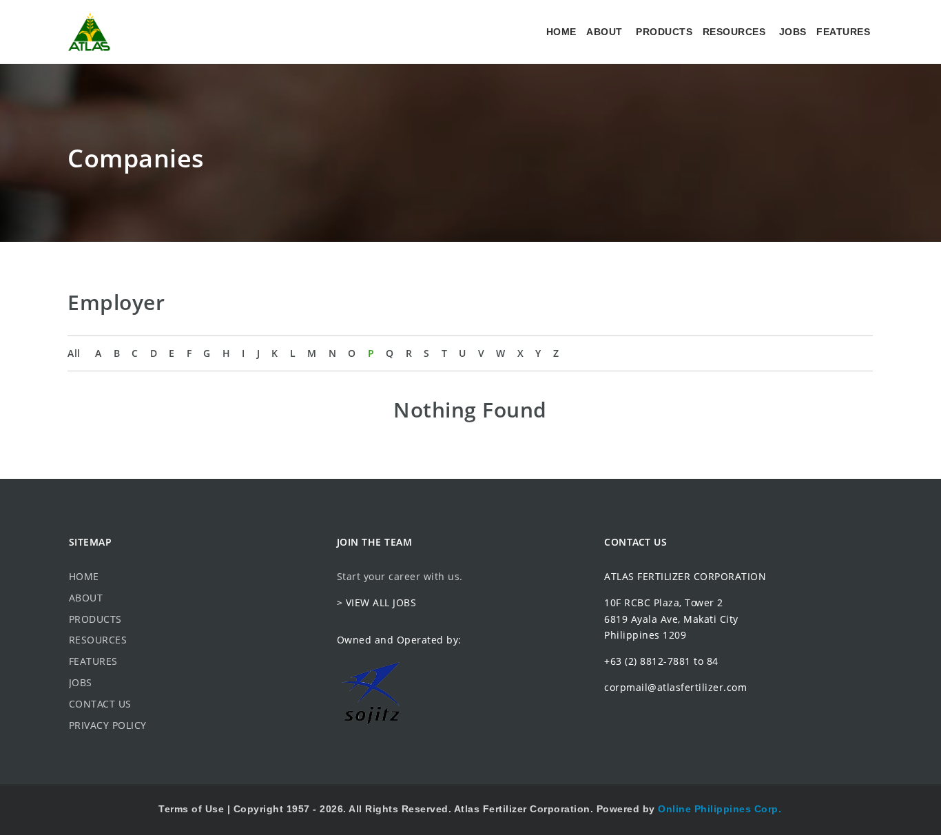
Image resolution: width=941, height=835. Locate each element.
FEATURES (843, 31)
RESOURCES (734, 31)
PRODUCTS (664, 31)
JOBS (793, 31)
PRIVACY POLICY (108, 725)
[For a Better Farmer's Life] (89, 31)
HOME (561, 31)
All (74, 353)
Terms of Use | (196, 808)
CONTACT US (100, 703)
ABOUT (604, 31)
